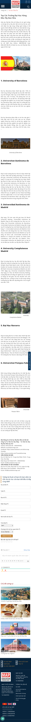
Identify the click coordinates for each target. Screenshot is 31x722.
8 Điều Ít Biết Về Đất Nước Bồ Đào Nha (12, 618)
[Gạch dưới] (6, 561)
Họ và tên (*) (4, 485)
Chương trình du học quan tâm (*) (10, 529)
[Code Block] (16, 561)
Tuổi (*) (3, 491)
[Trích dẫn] (14, 561)
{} (20, 560)
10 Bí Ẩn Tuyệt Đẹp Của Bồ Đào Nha (11, 601)
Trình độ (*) (4, 523)
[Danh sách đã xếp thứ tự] (10, 561)
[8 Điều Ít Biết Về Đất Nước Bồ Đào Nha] (15, 617)
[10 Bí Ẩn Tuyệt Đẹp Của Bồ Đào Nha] (15, 599)
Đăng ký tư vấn (6, 536)
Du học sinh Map (9, 666)
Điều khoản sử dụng (21, 693)
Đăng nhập (26, 550)
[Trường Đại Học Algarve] (15, 652)
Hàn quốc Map (23, 661)
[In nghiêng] (4, 561)
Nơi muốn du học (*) (6, 516)
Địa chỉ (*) (3, 497)
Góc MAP (18, 687)
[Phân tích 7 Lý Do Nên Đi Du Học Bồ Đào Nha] (15, 634)
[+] (22, 560)
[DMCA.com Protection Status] (7, 710)
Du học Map (8, 661)
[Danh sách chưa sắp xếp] (12, 561)
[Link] (18, 561)
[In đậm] (2, 561)
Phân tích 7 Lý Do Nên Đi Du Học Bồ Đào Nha (14, 636)
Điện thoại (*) (4, 504)
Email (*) (3, 510)
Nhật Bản (7, 664)
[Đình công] (8, 561)
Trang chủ (3, 10)
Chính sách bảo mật (21, 696)
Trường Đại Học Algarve (7, 653)
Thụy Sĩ (20, 664)
